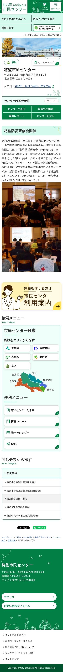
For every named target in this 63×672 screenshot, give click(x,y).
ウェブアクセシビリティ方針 (19, 653)
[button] (55, 6)
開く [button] (49, 101)
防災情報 (12, 473)
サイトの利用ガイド (15, 635)
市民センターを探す (24, 537)
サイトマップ (12, 659)
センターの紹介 (17, 109)
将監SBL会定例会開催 (18, 507)
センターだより (46, 116)
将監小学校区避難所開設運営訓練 (24, 490)
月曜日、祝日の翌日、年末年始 (33, 86)
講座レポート (16, 116)
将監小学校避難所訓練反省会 (21, 482)
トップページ (7, 537)
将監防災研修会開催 (17, 499)
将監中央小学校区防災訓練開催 (22, 515)
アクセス (9, 597)
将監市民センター (42, 537)
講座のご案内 (45, 109)
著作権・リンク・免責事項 (18, 641)
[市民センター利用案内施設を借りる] (47, 27)
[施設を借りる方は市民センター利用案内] (31, 296)
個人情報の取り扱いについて (19, 647)
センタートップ (46, 62)
